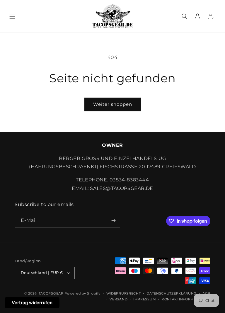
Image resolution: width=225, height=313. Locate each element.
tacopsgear (51, 293)
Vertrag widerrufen (32, 302)
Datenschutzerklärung (171, 293)
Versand (118, 299)
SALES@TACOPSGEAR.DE (121, 188)
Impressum (144, 299)
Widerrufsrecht (123, 293)
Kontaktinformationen (186, 299)
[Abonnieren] (113, 220)
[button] (12, 16)
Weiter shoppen (112, 104)
